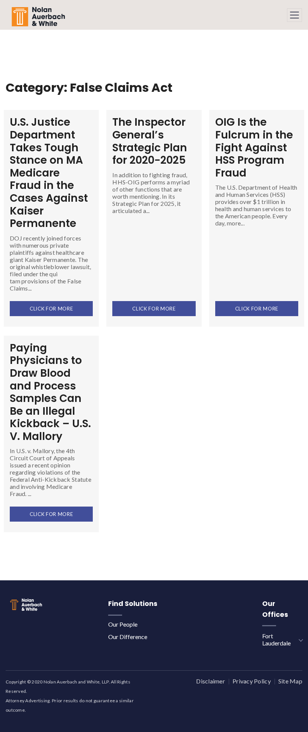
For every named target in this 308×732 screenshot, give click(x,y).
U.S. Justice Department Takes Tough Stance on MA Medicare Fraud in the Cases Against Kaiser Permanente (49, 173)
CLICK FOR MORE (51, 309)
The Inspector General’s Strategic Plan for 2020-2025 (149, 141)
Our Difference (127, 636)
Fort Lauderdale (276, 639)
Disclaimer (210, 681)
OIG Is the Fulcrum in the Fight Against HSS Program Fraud (254, 147)
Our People (122, 624)
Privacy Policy (252, 681)
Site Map (290, 681)
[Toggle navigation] (294, 15)
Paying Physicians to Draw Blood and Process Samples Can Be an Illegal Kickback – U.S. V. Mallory (50, 392)
